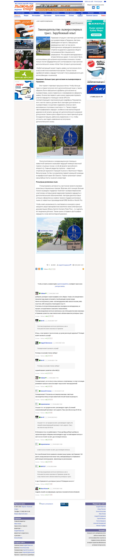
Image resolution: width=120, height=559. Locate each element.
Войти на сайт (89, 1)
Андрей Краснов (19, 530)
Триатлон (101, 13)
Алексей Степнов (46, 391)
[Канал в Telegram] (98, 7)
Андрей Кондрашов (64, 265)
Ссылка (37, 316)
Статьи (71, 15)
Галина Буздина (101, 521)
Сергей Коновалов (28, 550)
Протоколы (47, 15)
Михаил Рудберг (101, 525)
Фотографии (36, 15)
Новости (17, 15)
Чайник (43, 293)
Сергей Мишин (101, 518)
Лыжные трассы (92, 15)
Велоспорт (91, 13)
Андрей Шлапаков (46, 343)
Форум (26, 15)
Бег (82, 13)
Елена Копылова (24, 547)
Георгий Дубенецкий (28, 552)
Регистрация (98, 1)
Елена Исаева (18, 538)
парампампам (45, 404)
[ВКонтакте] (93, 7)
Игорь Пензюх (102, 509)
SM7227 (43, 466)
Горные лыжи (42, 13)
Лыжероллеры (56, 13)
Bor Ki (42, 320)
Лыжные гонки (20, 13)
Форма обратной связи (20, 513)
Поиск (103, 15)
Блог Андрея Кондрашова (45, 21)
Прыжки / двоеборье (70, 13)
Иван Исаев (44, 488)
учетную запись (60, 286)
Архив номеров (60, 15)
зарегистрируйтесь (63, 284)
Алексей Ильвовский (99, 523)
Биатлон (31, 13)
